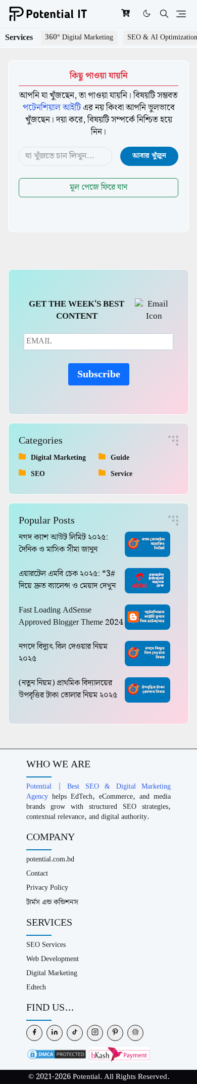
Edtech (36, 987)
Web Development (52, 959)
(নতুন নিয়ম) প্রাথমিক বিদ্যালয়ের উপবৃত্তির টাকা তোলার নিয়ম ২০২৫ (68, 689)
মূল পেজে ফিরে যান (98, 187)
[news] (135, 1033)
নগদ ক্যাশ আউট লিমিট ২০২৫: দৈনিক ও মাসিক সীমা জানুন (63, 543)
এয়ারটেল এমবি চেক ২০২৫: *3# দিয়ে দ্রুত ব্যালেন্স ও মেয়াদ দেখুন (67, 580)
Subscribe (98, 374)
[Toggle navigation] (181, 14)
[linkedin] (54, 1033)
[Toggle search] (164, 14)
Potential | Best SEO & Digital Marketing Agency (98, 791)
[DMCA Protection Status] (56, 1054)
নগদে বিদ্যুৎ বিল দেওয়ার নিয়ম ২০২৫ (63, 652)
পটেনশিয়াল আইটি (52, 108)
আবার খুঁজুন (149, 155)
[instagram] (95, 1033)
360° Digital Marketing (79, 37)
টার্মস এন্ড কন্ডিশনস (52, 902)
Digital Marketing (51, 973)
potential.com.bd (50, 859)
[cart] (125, 14)
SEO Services (46, 944)
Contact (37, 873)
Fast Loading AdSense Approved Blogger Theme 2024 (71, 616)
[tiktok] (75, 1033)
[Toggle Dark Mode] (146, 13)
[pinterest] (115, 1033)
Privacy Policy (47, 887)
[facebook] (34, 1033)
